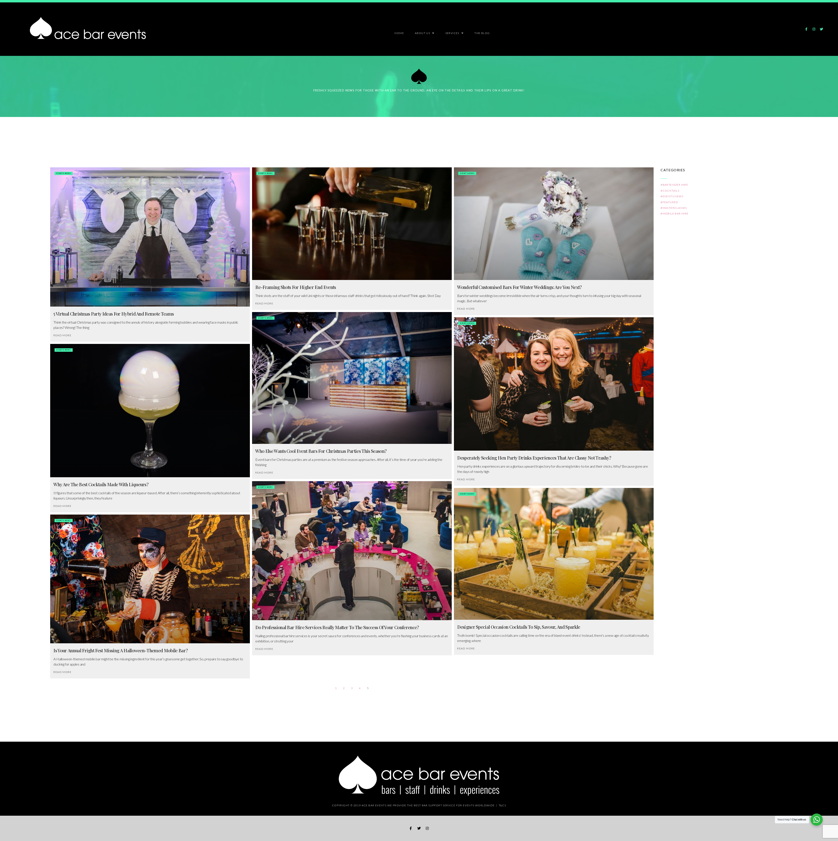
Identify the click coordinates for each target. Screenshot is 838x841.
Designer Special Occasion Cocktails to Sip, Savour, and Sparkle (518, 627)
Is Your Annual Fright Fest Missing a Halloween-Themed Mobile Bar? (120, 650)
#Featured (669, 202)
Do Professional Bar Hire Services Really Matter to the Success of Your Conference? (337, 627)
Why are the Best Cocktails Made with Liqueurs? (100, 484)
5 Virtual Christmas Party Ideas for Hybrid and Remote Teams (113, 314)
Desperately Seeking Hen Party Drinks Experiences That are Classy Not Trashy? (534, 458)
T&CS (502, 805)
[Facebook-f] (806, 29)
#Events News (672, 196)
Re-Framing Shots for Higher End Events (295, 287)
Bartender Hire (675, 184)
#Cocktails (670, 190)
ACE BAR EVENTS (374, 805)
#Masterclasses (674, 207)
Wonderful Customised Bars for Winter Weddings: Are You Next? (519, 287)
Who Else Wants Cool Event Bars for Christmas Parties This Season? (320, 451)
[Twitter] (821, 29)
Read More (62, 335)
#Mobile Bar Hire (674, 213)
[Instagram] (814, 29)
